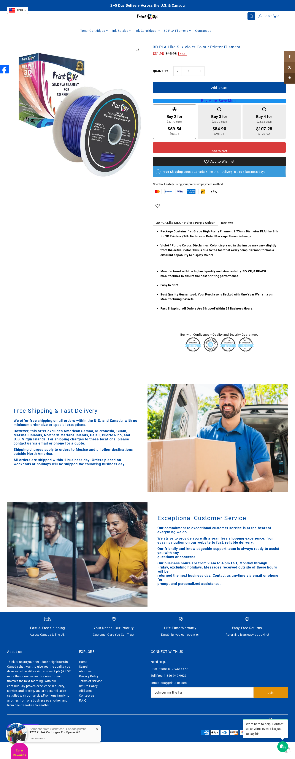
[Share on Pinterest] (289, 78)
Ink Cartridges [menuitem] (145, 30)
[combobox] (17, 10)
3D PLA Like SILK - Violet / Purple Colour (185, 222)
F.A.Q (83, 700)
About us (85, 671)
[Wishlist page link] (157, 206)
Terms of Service (90, 681)
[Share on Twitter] (289, 67)
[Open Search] (251, 16)
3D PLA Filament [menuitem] (175, 30)
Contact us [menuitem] (203, 30)
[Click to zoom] (137, 49)
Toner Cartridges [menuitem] (92, 30)
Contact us (87, 695)
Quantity (160, 71)
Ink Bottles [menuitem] (120, 30)
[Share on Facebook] (289, 56)
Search (84, 666)
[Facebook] (4, 69)
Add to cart (219, 151)
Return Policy (88, 686)
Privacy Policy (89, 676)
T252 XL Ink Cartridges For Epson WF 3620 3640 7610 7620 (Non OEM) (57, 732)
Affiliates (85, 690)
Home (83, 662)
